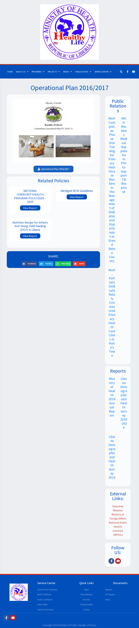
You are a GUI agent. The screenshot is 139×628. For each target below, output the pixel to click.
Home (10, 71)
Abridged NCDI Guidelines (77, 191)
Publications (81, 71)
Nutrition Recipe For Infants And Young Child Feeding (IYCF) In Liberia (30, 226)
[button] (29, 263)
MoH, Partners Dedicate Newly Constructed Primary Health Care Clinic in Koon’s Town (111, 313)
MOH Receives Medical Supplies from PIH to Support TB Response (123, 155)
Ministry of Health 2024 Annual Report (111, 396)
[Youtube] (133, 71)
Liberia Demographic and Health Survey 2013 (111, 456)
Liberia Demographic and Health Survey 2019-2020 (123, 403)
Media (66, 71)
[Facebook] (127, 71)
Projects (52, 71)
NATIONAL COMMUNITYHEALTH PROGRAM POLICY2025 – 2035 (30, 196)
